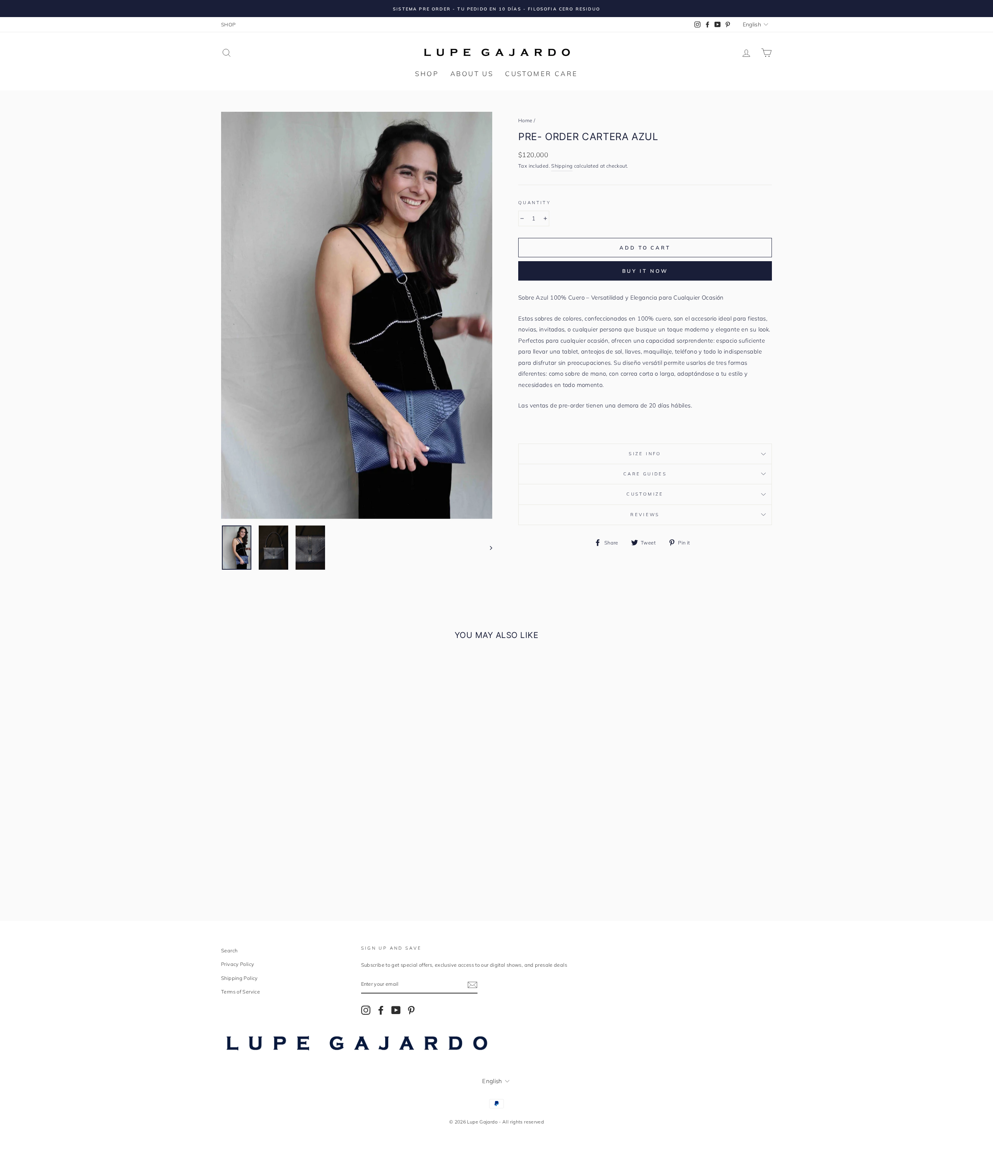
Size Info (645, 453)
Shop (427, 73)
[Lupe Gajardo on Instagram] (365, 1010)
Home (525, 120)
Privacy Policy (237, 964)
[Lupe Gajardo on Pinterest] (411, 1010)
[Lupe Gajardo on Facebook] (381, 1010)
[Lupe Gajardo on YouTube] (396, 1010)
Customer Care (541, 73)
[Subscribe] (472, 984)
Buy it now (645, 271)
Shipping (562, 166)
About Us (471, 73)
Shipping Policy (239, 978)
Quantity (534, 202)
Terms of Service (240, 991)
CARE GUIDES (645, 474)
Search (229, 950)
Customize (644, 494)
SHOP (228, 24)
